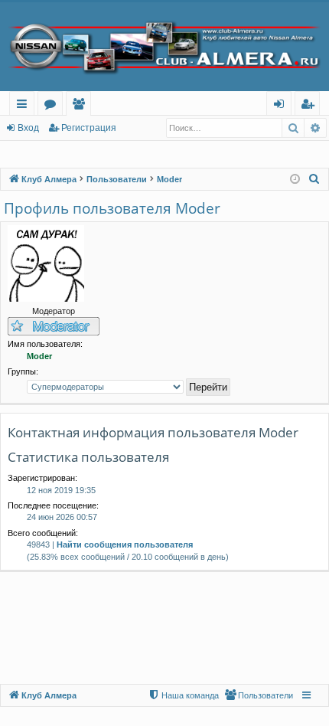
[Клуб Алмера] (164, 46)
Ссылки (25, 106)
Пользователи (81, 106)
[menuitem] (314, 179)
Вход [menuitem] (282, 106)
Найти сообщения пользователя (125, 544)
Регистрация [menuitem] (310, 106)
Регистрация (88, 128)
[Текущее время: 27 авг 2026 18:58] (295, 179)
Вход (28, 128)
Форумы (53, 106)
